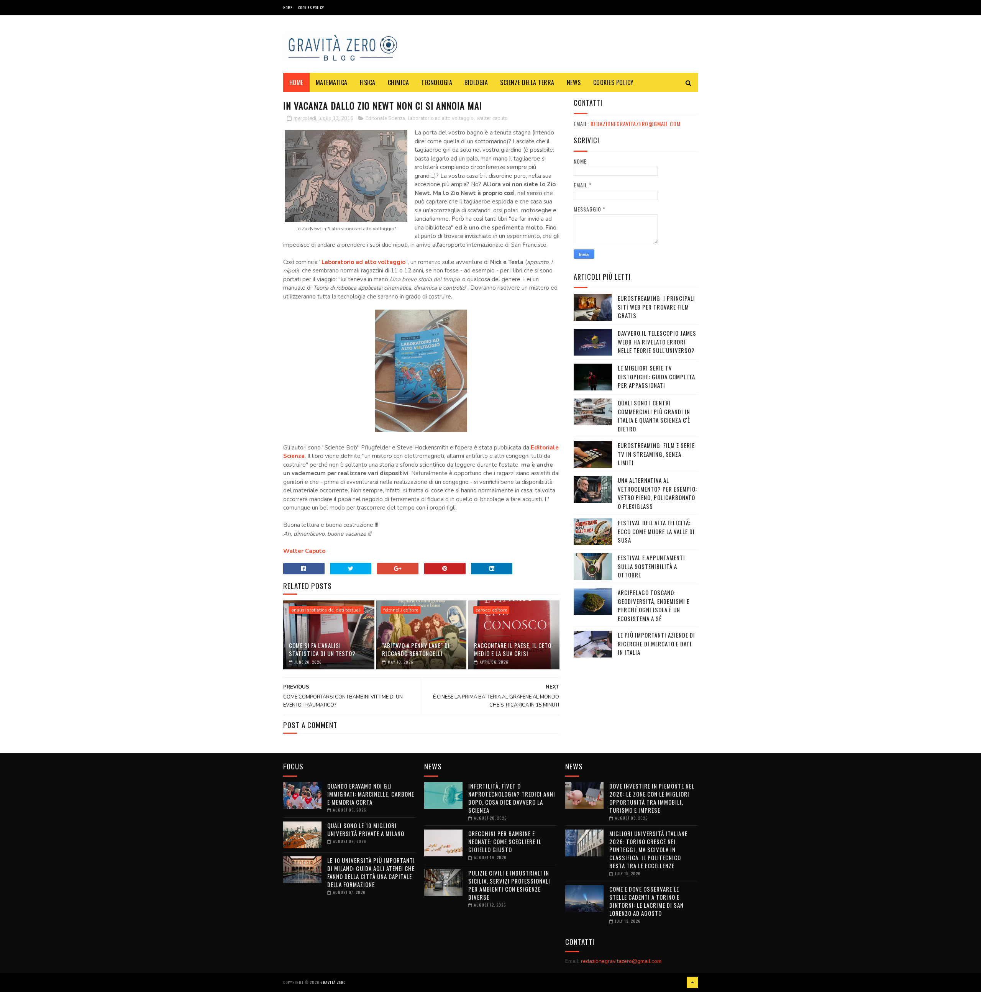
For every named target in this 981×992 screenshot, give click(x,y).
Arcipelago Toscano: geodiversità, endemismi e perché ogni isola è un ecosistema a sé (653, 605)
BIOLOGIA (476, 82)
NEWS (574, 82)
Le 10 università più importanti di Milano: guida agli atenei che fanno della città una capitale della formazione (371, 872)
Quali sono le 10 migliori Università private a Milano (365, 829)
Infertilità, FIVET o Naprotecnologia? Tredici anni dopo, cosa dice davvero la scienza (511, 798)
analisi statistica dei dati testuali (326, 610)
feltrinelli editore (400, 610)
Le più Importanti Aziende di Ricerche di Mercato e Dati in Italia (656, 643)
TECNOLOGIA (436, 82)
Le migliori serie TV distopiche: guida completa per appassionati (656, 376)
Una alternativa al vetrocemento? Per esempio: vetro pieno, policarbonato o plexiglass (657, 493)
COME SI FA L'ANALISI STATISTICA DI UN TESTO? (322, 649)
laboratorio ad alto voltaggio (441, 118)
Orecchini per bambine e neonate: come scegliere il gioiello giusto (504, 841)
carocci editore (491, 610)
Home (287, 7)
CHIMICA (398, 82)
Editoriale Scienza (385, 118)
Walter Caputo (304, 551)
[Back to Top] (692, 982)
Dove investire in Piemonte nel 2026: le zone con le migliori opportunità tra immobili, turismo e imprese (651, 798)
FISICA (368, 82)
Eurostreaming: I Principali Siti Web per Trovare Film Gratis (656, 307)
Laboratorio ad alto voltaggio (363, 262)
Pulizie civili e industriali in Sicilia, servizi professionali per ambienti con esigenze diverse (509, 885)
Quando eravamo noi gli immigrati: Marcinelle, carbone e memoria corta (370, 794)
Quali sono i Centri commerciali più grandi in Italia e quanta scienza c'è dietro (654, 415)
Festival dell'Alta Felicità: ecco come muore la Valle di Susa (656, 531)
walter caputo (492, 118)
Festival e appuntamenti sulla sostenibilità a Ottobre (651, 566)
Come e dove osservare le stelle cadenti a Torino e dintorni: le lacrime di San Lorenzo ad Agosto (646, 901)
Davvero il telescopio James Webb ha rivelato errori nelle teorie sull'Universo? (657, 341)
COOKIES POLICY (311, 7)
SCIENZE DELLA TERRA (527, 82)
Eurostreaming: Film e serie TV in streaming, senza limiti (656, 454)
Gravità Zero (333, 982)
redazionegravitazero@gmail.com (636, 124)
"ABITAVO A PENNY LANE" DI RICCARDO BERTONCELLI (416, 649)
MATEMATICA (332, 82)
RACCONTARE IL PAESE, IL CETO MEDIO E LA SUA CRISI (512, 649)
